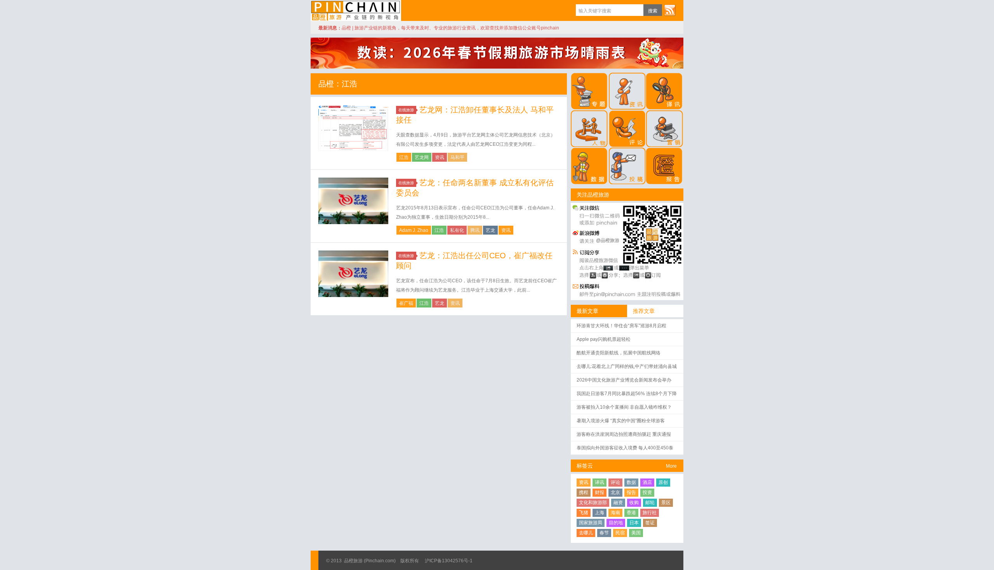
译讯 (599, 482)
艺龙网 (422, 157)
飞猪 (583, 512)
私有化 (457, 230)
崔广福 (406, 303)
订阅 (670, 10)
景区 (666, 502)
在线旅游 (406, 110)
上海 (599, 512)
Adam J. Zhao (413, 230)
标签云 (585, 466)
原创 (663, 482)
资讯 (439, 157)
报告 (631, 492)
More (671, 466)
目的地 (616, 522)
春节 (604, 532)
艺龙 (490, 230)
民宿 (620, 532)
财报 (599, 492)
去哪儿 (586, 532)
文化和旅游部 (593, 502)
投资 (647, 492)
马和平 (457, 157)
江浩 (403, 157)
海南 (615, 512)
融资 (618, 502)
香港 (631, 512)
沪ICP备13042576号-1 (449, 560)
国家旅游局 (590, 522)
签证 (650, 522)
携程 (583, 492)
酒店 (647, 482)
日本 (634, 522)
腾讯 (475, 230)
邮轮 (650, 502)
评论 (615, 482)
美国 (636, 532)
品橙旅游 (356, 10)
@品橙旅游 (607, 240)
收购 (634, 502)
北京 (615, 492)
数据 (631, 482)
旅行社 (650, 512)
